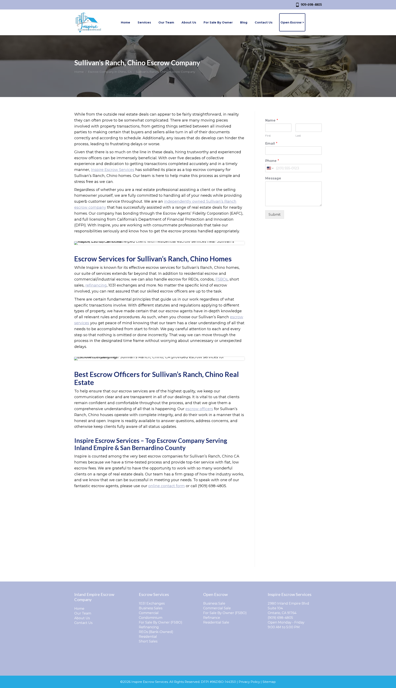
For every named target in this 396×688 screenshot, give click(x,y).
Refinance (211, 618)
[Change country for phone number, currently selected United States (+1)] (270, 168)
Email (271, 143)
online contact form (166, 486)
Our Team (82, 613)
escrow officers (199, 409)
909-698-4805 (311, 5)
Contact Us (83, 623)
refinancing (96, 285)
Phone (272, 161)
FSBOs (222, 279)
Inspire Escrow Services (112, 169)
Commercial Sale (217, 608)
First (268, 135)
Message (273, 178)
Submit (275, 214)
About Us (82, 618)
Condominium (150, 618)
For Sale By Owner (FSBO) (160, 622)
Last (298, 135)
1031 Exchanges (152, 603)
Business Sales (150, 608)
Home (79, 609)
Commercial (149, 613)
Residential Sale (216, 622)
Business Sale (214, 603)
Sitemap (269, 682)
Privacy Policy (249, 682)
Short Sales (148, 641)
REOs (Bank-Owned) (156, 632)
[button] (325, 5)
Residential (148, 637)
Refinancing (149, 627)
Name (271, 120)
